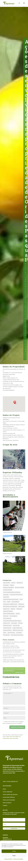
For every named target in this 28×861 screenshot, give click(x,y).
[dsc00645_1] (14, 573)
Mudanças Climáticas (8, 611)
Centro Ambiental (7, 791)
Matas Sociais (6, 609)
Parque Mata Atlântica (9, 797)
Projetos (5, 805)
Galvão (8, 601)
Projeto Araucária (7, 628)
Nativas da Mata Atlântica (9, 613)
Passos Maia (14, 623)
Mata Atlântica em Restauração (10, 606)
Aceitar (14, 851)
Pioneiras (20, 623)
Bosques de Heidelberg (8, 587)
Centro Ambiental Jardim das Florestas (11, 592)
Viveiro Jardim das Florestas (17, 635)
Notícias (18, 613)
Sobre (4, 789)
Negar (14, 855)
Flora (4, 601)
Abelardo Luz (19, 582)
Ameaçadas (6, 585)
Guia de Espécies (15, 601)
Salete (4, 632)
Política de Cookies (8, 859)
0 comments (25, 351)
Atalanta (12, 585)
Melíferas (13, 609)
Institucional (21, 604)
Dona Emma (6, 597)
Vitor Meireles (6, 635)
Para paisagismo (13, 616)
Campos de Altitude (7, 589)
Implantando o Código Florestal (10, 604)
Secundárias (19, 632)
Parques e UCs (6, 623)
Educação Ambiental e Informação (10, 599)
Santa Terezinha (11, 632)
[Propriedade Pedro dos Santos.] (14, 530)
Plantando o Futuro (7, 625)
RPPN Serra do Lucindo (18, 630)
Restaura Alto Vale (7, 630)
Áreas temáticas (7, 802)
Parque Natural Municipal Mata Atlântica (12, 620)
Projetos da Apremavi (17, 628)
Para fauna (5, 616)
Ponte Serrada (16, 625)
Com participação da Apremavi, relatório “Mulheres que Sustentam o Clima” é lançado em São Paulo (13, 655)
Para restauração (7, 618)
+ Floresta (13, 582)
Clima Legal (5, 594)
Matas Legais (21, 606)
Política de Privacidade (18, 859)
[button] (15, 402)
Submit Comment (17, 727)
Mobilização (19, 609)
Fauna (21, 599)
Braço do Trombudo (19, 587)
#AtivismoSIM (6, 582)
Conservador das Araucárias (16, 594)
